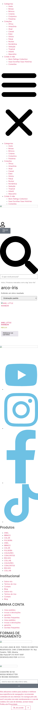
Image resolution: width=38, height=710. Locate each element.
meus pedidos (9, 610)
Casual (11, 31)
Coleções (8, 21)
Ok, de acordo (18, 708)
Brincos (11, 11)
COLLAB (7, 560)
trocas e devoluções (12, 612)
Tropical (11, 49)
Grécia (11, 36)
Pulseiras (12, 19)
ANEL (6, 533)
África (10, 24)
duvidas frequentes (12, 617)
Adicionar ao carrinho (8, 334)
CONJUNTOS (9, 555)
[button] (19, 103)
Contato (7, 586)
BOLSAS (7, 558)
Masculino (12, 54)
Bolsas (11, 9)
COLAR (7, 538)
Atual (10, 29)
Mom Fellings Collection (18, 59)
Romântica (12, 44)
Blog (6, 589)
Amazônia (12, 26)
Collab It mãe (9, 57)
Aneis (10, 6)
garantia (7, 615)
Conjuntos (12, 16)
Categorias (8, 4)
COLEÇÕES (8, 553)
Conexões (12, 64)
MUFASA (21, 657)
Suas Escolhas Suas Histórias (20, 62)
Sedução (11, 47)
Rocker (11, 41)
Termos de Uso (10, 584)
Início (3, 282)
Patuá (10, 39)
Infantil (11, 52)
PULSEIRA (8, 540)
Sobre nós (8, 581)
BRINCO (7, 535)
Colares (11, 14)
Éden (10, 34)
